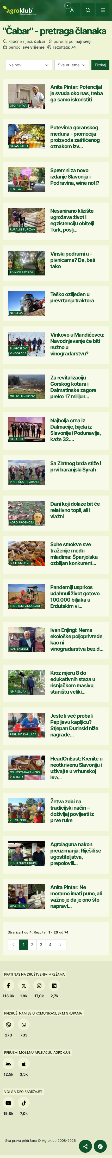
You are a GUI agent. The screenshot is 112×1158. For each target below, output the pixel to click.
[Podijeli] (85, 1146)
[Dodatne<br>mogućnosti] (100, 1146)
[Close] (88, 9)
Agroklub (49, 1140)
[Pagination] (60, 945)
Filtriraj (100, 65)
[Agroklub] (19, 9)
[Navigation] (102, 9)
